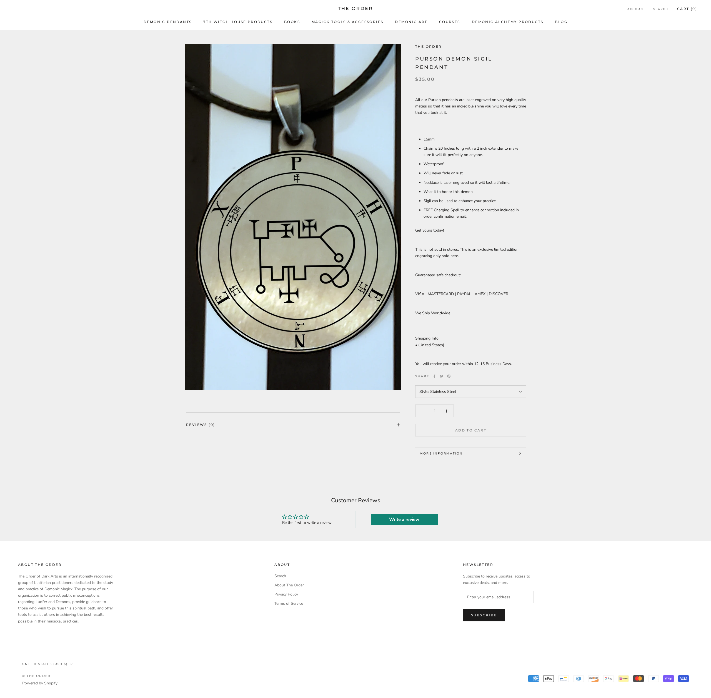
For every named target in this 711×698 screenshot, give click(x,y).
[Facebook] (434, 376)
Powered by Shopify (39, 683)
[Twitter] (441, 376)
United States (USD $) (44, 664)
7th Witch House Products (237, 22)
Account (636, 9)
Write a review (404, 519)
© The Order (36, 676)
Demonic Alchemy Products (508, 22)
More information (441, 453)
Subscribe (484, 615)
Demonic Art (411, 22)
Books (292, 22)
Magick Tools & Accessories (347, 22)
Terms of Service (288, 603)
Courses (449, 22)
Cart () (687, 9)
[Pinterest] (448, 376)
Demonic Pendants (168, 22)
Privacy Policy (286, 594)
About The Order (289, 585)
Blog (561, 22)
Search (660, 9)
